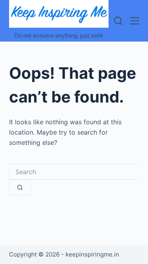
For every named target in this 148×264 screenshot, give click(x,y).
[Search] (118, 21)
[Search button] (20, 188)
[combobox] (74, 172)
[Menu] (134, 20)
